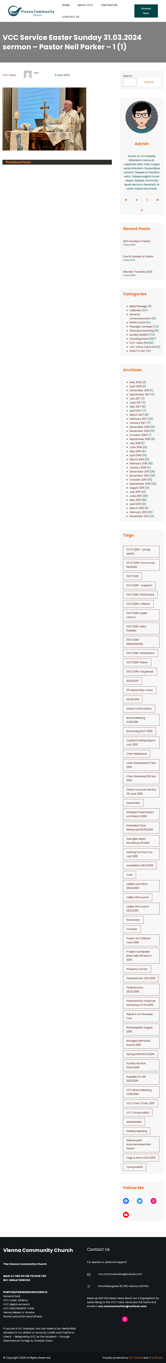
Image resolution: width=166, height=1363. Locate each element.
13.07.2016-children (138, 604)
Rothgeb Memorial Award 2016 (138, 1043)
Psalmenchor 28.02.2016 (134, 989)
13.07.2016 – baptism (139, 585)
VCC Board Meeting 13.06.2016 (138, 1092)
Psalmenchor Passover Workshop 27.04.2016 (141, 1003)
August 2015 (137, 488)
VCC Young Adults (137, 1112)
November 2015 (139, 475)
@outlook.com (133, 1274)
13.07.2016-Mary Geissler (136, 628)
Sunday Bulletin (139, 335)
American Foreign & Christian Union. (31, 1341)
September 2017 (140, 394)
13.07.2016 (132, 576)
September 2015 (140, 484)
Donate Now (146, 11)
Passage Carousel (141, 326)
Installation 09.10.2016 (139, 865)
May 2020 (136, 382)
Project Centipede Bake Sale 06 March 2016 (139, 956)
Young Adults (134, 1167)
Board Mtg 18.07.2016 (139, 731)
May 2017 (135, 406)
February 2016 (138, 463)
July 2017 (135, 398)
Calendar (135, 310)
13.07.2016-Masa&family (134, 642)
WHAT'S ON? (137, 351)
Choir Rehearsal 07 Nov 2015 (141, 765)
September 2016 (140, 439)
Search (127, 76)
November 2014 (139, 516)
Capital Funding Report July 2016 (141, 742)
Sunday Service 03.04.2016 (136, 1065)
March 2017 (137, 415)
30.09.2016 (132, 699)
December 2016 (140, 427)
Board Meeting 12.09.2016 (135, 720)
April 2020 (136, 386)
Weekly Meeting (136, 1131)
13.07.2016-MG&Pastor (140, 653)
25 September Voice (139, 690)
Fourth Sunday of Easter (138, 256)
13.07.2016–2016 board (140, 595)
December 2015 (140, 471)
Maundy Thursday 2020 (137, 272)
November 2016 (139, 431)
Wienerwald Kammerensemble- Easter (139, 1144)
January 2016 (138, 467)
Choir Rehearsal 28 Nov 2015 (141, 778)
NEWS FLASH (137, 322)
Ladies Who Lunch (137, 897)
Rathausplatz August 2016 (139, 1029)
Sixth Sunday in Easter (137, 241)
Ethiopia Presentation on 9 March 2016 (140, 814)
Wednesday (134, 1122)
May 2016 (135, 451)
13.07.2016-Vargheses (140, 671)
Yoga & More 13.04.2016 (140, 1158)
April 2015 (136, 504)
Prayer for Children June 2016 (138, 940)
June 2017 (136, 402)
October (131, 929)
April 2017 (136, 411)
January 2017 (138, 423)
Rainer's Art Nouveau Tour (139, 1016)
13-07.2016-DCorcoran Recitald (140, 565)
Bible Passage (138, 306)
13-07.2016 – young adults (138, 551)
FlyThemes (136, 1358)
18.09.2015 (132, 681)
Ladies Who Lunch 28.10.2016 (137, 908)
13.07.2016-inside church (136, 615)
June (129, 875)
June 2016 (136, 447)
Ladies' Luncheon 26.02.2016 (137, 886)
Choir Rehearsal (136, 754)
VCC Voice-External (142, 347)
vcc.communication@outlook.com (122, 1306)
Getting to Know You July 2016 (139, 854)
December (133, 803)
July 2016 (135, 443)
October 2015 (138, 480)
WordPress (156, 1358)
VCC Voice (9, 75)
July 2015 (135, 492)
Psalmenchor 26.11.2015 (140, 978)
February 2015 (138, 512)
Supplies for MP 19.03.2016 (136, 1079)
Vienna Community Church (38, 1250)
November (133, 920)
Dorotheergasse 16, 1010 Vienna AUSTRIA (123, 1286)
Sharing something (141, 331)
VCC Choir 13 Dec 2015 (140, 1103)
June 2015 (136, 496)
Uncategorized (139, 339)
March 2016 (137, 459)
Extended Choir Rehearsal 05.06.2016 (139, 827)
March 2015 (137, 508)
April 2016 (136, 455)
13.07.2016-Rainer (137, 662)
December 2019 (139, 390)
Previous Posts (18, 162)
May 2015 (135, 500)
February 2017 (138, 419)
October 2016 (138, 435)
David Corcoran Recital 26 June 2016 (141, 792)
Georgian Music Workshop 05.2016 (137, 841)
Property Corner (137, 969)
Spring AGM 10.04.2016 (140, 1054)
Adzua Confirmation (139, 708)
